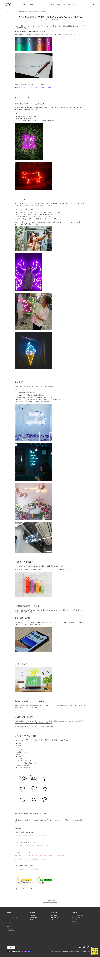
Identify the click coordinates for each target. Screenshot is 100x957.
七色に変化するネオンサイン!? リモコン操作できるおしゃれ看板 (33, 845)
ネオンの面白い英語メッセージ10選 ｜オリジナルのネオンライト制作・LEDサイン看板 (39, 855)
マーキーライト (11, 925)
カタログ (9, 915)
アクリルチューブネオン (13, 921)
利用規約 (74, 919)
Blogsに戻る (51, 900)
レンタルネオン (11, 923)
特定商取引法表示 (76, 917)
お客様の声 (32, 915)
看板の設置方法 (54, 917)
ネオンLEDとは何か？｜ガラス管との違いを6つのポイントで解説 (33, 87)
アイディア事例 (33, 917)
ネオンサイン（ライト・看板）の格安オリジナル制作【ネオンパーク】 (71, 951)
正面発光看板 (10, 926)
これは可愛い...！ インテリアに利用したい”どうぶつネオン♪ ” (32, 859)
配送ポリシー (75, 921)
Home (8, 11)
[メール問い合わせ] (25, 884)
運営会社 (74, 923)
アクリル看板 (10, 934)
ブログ (31, 919)
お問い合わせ (54, 915)
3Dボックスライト (11, 930)
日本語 (11, 947)
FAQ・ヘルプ (54, 919)
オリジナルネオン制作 (12, 917)
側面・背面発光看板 (12, 928)
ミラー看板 (9, 932)
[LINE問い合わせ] (44, 884)
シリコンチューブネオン (13, 919)
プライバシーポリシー (77, 915)
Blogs (12, 11)
